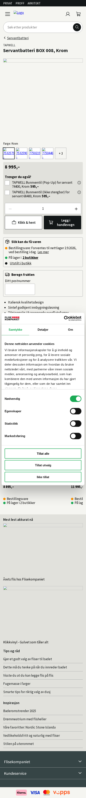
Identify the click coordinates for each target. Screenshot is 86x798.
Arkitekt (34, 3)
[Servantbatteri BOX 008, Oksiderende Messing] (21, 153)
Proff (20, 3)
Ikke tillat (43, 477)
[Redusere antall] (10, 209)
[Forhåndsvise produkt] (79, 183)
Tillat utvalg (43, 465)
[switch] (75, 411)
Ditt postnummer (17, 281)
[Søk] (77, 27)
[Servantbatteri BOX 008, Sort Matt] (47, 153)
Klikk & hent (27, 222)
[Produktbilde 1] (43, 98)
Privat (7, 3)
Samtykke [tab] (15, 329)
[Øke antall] (76, 209)
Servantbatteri (18, 38)
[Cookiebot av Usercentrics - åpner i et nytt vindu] (63, 318)
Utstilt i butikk (20, 263)
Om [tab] (70, 329)
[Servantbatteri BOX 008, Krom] (8, 153)
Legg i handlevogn (65, 222)
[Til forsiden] (38, 14)
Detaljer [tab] (43, 329)
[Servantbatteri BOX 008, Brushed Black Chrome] (34, 153)
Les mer (43, 252)
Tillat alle (43, 453)
